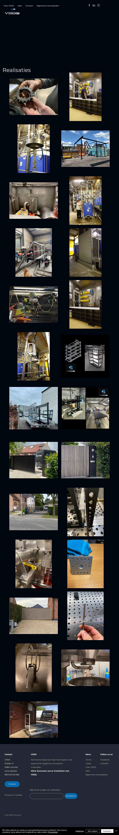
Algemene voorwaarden (97, 775)
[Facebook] (89, 5)
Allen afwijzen (93, 831)
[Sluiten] (116, 831)
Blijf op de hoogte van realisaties (45, 790)
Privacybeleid (53, 832)
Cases (88, 763)
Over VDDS (91, 767)
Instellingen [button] (80, 831)
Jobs (88, 771)
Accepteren (107, 831)
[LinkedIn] (94, 5)
